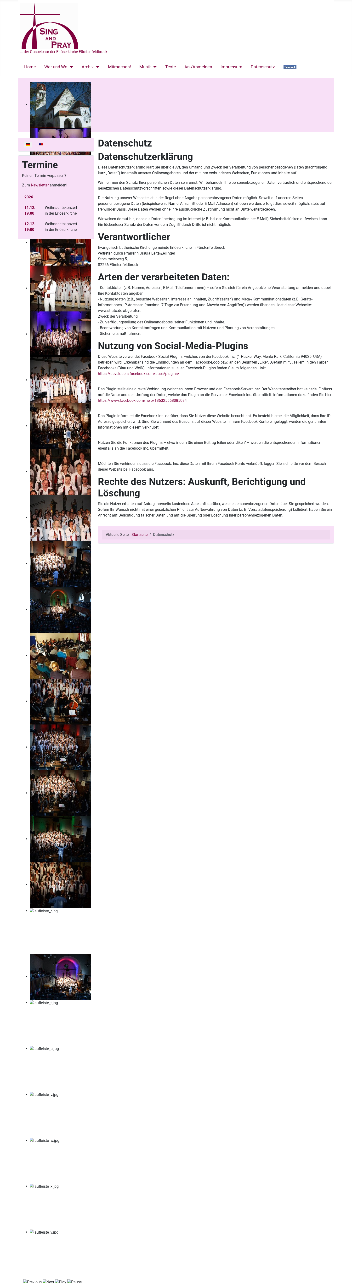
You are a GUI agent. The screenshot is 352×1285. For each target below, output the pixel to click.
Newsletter (40, 185)
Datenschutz (263, 67)
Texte (170, 67)
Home (30, 67)
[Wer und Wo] (70, 67)
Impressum (231, 67)
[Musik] (154, 67)
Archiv (88, 67)
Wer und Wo (55, 67)
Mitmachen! (119, 67)
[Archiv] (97, 67)
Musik (145, 67)
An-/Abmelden (198, 67)
